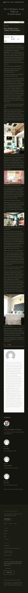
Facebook (10, 523)
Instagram (5, 523)
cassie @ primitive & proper (13, 429)
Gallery (5, 536)
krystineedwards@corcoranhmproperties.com (12, 548)
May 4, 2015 (6, 25)
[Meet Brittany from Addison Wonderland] (14, 355)
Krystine (15, 33)
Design (5, 533)
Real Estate (6, 530)
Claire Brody (8, 465)
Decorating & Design (8, 33)
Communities (6, 539)
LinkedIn (15, 523)
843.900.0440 (7, 545)
